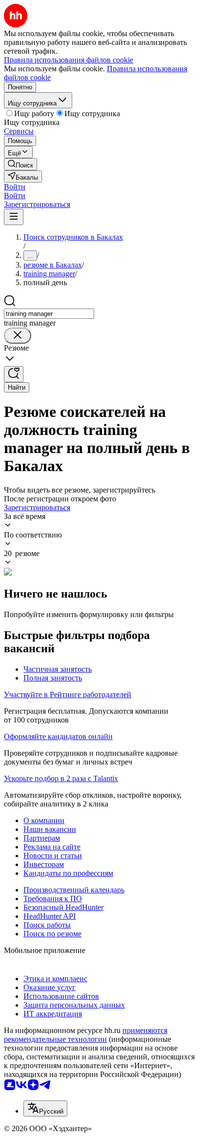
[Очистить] (17, 336)
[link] (20, 164)
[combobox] (49, 314)
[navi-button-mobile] (13, 217)
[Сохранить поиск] (13, 374)
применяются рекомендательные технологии (85, 1034)
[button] (14, 187)
